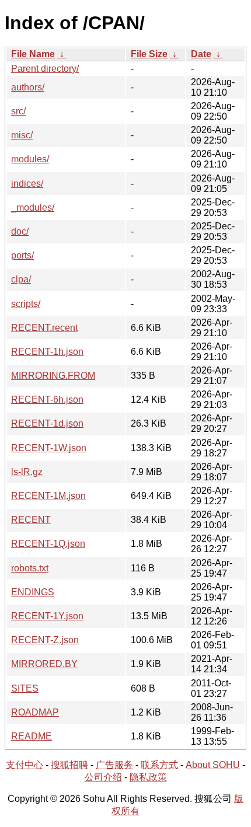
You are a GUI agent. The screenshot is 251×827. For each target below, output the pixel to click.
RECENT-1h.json (47, 352)
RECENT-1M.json (48, 496)
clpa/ (21, 279)
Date (201, 54)
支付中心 (24, 765)
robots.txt (29, 568)
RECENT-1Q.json (48, 544)
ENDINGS (32, 592)
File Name (33, 54)
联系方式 (159, 765)
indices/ (27, 184)
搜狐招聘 (69, 765)
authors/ (27, 87)
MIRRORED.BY (44, 664)
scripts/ (25, 304)
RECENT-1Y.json (47, 616)
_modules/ (32, 207)
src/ (18, 111)
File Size (149, 54)
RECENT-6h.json (47, 399)
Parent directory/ (45, 69)
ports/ (22, 255)
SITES (25, 688)
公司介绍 (103, 777)
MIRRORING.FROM (53, 376)
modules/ (30, 159)
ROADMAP (35, 712)
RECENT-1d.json (47, 423)
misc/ (22, 135)
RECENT (31, 520)
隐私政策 (148, 777)
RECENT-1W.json (48, 448)
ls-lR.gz (27, 472)
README (31, 736)
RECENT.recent (44, 328)
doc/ (20, 231)
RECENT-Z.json (45, 640)
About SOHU (213, 765)
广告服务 (114, 765)
